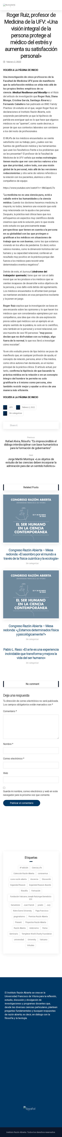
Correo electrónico (13, 758)
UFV (11, 407)
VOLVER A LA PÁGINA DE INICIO (20, 70)
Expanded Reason (17, 885)
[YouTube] (33, 1027)
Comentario (10, 711)
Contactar (29, 1075)
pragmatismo (19, 917)
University (32, 940)
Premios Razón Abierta (38, 917)
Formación (35, 891)
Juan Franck (29, 905)
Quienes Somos (29, 1069)
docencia (34, 879)
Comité (29, 1080)
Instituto (29, 1040)
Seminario (13, 934)
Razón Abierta (20, 928)
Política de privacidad (29, 1093)
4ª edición (24, 868)
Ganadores (15, 905)
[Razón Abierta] (12, 5)
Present (18, 922)
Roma (44, 928)
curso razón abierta (18, 879)
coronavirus (43, 873)
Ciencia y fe (37, 868)
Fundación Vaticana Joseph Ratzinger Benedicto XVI (30, 897)
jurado (40, 905)
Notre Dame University (22, 911)
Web (5, 773)
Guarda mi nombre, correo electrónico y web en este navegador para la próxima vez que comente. (30, 793)
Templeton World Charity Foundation (37, 934)
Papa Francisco (42, 911)
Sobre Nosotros (29, 1064)
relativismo (34, 928)
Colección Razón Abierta (24, 873)
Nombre (8, 744)
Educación (46, 879)
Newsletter (29, 1051)
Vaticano (43, 940)
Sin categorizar (15, 413)
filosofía (24, 891)
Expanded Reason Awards (40, 885)
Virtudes (30, 945)
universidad (19, 940)
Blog (29, 1045)
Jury (48, 905)
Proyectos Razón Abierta (35, 922)
